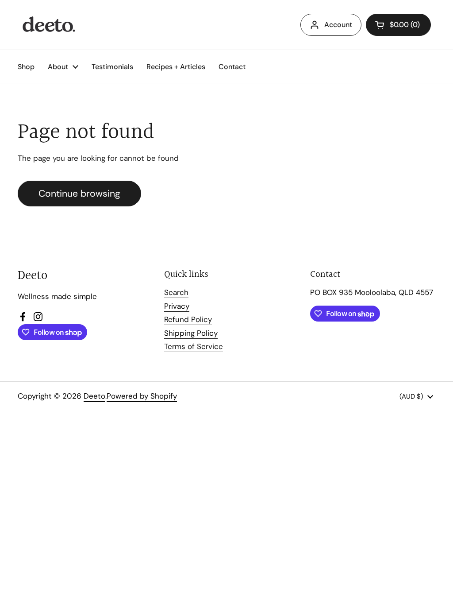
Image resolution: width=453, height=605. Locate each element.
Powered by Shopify (142, 396)
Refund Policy (188, 319)
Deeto (94, 396)
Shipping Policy (191, 333)
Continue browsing (79, 193)
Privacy (176, 306)
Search (176, 292)
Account (338, 24)
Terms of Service (193, 346)
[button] (398, 25)
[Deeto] (48, 24)
